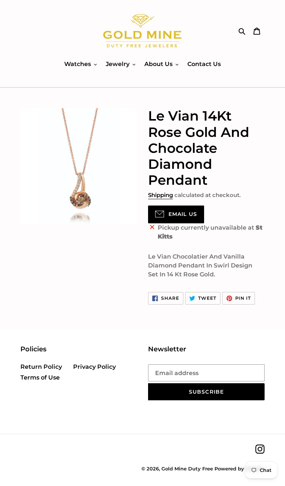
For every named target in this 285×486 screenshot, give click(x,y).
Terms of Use (40, 377)
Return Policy (41, 366)
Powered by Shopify (239, 469)
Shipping (160, 194)
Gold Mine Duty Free (187, 469)
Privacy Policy (94, 366)
